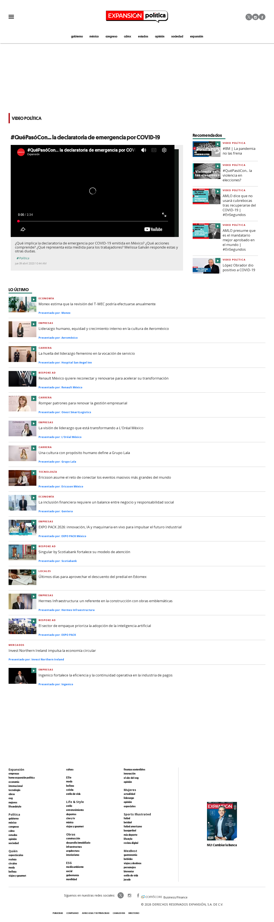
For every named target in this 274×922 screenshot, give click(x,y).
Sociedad (177, 36)
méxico (93, 36)
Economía (46, 298)
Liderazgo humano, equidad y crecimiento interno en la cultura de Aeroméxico (104, 328)
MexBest (130, 851)
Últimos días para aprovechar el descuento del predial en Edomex (93, 576)
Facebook (262, 17)
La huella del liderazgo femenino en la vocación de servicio (87, 353)
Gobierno (14, 818)
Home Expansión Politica (22, 777)
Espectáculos (16, 855)
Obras (12, 794)
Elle (68, 777)
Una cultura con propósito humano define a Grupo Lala (84, 452)
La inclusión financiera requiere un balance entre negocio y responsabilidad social (106, 502)
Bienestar (129, 871)
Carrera (45, 347)
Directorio (133, 913)
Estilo (69, 806)
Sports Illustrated (137, 814)
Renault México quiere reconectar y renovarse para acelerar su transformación (103, 378)
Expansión (16, 769)
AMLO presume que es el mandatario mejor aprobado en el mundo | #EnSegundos (239, 240)
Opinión (13, 839)
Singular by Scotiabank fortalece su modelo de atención (84, 552)
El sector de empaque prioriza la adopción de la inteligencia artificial (95, 625)
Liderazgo (129, 798)
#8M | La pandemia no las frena (239, 151)
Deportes (71, 814)
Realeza (12, 859)
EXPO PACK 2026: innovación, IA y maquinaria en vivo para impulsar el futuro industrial (110, 527)
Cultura (69, 769)
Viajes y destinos (132, 863)
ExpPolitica (121, 895)
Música (69, 822)
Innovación (130, 773)
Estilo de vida (73, 794)
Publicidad (58, 913)
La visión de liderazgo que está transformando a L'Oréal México (91, 428)
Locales (45, 571)
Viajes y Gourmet (17, 875)
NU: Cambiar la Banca (222, 845)
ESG (11, 798)
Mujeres (13, 802)
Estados (13, 835)
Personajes (130, 867)
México (12, 822)
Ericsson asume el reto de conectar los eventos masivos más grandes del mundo (105, 477)
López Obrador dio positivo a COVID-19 (239, 267)
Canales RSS (119, 913)
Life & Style (75, 802)
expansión (196, 36)
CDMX (127, 36)
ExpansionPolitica (138, 895)
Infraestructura (74, 847)
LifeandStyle (15, 806)
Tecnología (48, 471)
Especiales (130, 806)
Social (69, 871)
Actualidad (129, 794)
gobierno (77, 36)
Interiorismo (72, 855)
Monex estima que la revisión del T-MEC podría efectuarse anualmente (97, 304)
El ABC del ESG (131, 778)
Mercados (16, 644)
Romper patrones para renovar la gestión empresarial (83, 403)
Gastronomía (130, 855)
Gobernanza (72, 875)
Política (24, 258)
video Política (234, 142)
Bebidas (128, 859)
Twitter (249, 17)
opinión (159, 36)
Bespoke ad (47, 372)
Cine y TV (70, 818)
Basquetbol (130, 830)
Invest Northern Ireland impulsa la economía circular (52, 650)
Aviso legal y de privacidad (95, 913)
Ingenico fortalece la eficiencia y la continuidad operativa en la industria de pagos (106, 675)
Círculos (13, 863)
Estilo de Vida (131, 875)
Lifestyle (128, 839)
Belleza (12, 871)
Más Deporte (130, 835)
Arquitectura (72, 851)
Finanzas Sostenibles (134, 769)
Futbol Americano (133, 826)
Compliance (72, 913)
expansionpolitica (129, 895)
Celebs (69, 790)
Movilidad (71, 879)
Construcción (73, 838)
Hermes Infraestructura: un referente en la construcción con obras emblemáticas (106, 601)
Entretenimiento (75, 810)
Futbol (127, 818)
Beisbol (128, 822)
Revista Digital (131, 843)
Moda (12, 867)
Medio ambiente (75, 867)
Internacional (15, 786)
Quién (13, 851)
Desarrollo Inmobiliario (78, 843)
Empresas (46, 323)
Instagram (255, 17)
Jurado (127, 879)
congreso (111, 36)
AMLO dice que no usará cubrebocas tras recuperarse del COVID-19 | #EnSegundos (239, 205)
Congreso (14, 826)
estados (143, 36)
